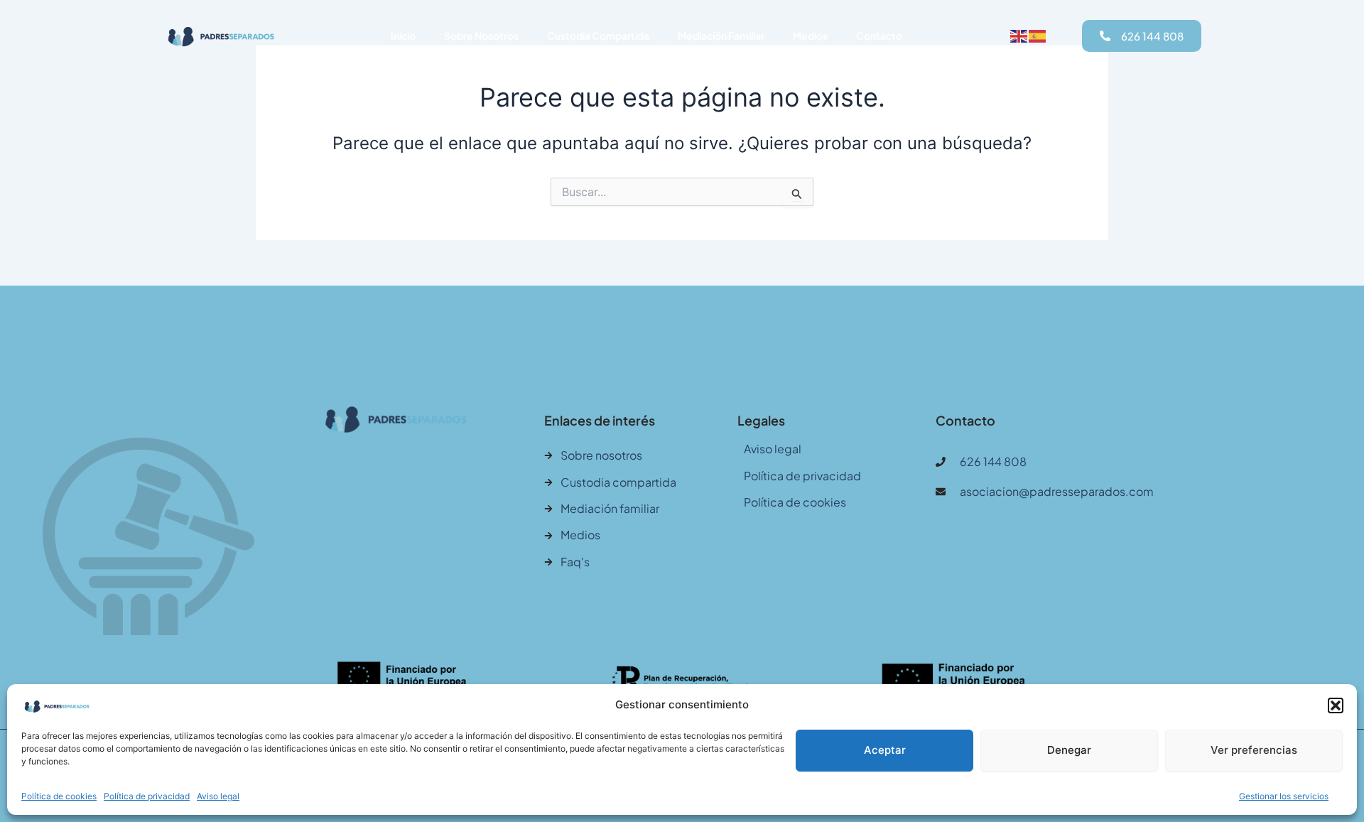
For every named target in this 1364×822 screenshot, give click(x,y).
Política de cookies (59, 796)
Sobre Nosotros (481, 35)
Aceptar (885, 750)
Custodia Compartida (598, 35)
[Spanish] (1038, 35)
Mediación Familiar (721, 35)
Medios (810, 35)
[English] (1019, 35)
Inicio (403, 35)
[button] (1335, 705)
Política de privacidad (147, 796)
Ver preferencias (1254, 750)
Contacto (879, 35)
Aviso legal (218, 796)
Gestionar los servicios (1283, 796)
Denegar (1069, 750)
